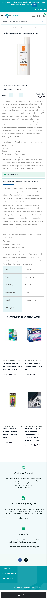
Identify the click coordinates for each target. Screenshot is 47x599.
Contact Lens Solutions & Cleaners (16, 361)
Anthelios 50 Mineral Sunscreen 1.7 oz (20, 34)
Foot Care (6, 426)
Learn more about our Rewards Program (23, 547)
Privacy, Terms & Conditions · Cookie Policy (26, 587)
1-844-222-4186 (40, 10)
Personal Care (16, 426)
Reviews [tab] (35, 182)
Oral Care (39, 361)
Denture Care (30, 361)
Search (43, 21)
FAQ (34, 5)
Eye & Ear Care (30, 426)
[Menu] (2, 15)
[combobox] (23, 21)
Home (5, 28)
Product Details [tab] (8, 182)
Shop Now (23, 518)
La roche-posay (7, 89)
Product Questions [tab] (23, 182)
